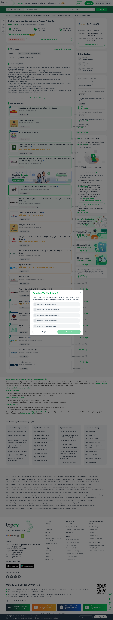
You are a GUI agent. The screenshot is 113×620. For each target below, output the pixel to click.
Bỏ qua (44, 332)
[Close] (80, 292)
